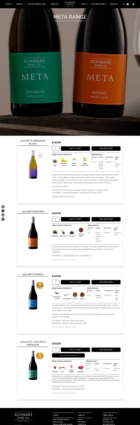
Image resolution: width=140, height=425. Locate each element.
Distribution (108, 422)
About (80, 419)
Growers (82, 422)
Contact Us (107, 419)
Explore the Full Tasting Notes (64, 259)
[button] (9, 4)
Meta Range (58, 422)
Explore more (106, 148)
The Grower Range (61, 419)
